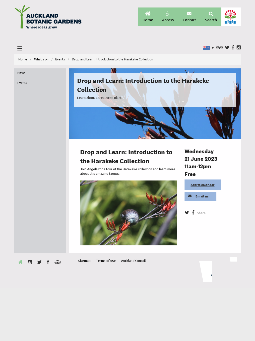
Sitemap (84, 261)
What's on (41, 59)
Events (60, 59)
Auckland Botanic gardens (47, 18)
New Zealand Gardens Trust (227, 269)
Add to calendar (202, 185)
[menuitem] (22, 59)
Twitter (227, 47)
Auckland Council (231, 16)
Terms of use (106, 261)
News (21, 73)
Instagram (239, 47)
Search (211, 20)
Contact (189, 20)
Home (147, 20)
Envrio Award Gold (202, 269)
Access (168, 20)
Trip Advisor (219, 47)
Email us (201, 196)
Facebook (233, 47)
